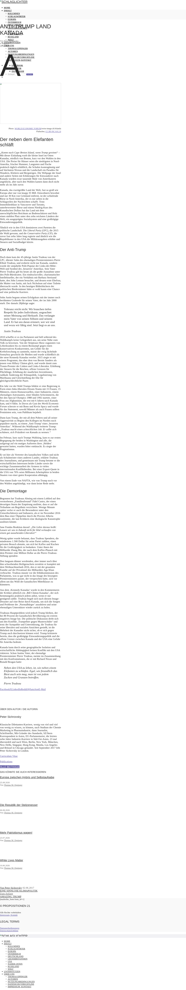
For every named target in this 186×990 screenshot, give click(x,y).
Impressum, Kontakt (9, 915)
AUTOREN (13, 979)
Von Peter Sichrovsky (11, 887)
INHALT (8, 10)
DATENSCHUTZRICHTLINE (21, 984)
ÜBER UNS (9, 974)
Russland (13, 966)
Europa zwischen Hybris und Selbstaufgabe (27, 777)
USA (10, 961)
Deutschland (15, 956)
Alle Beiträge (9, 766)
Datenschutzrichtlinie (9, 930)
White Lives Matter (11, 860)
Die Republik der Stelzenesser (19, 805)
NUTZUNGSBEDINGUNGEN (21, 981)
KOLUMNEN (14, 13)
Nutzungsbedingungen (9, 928)
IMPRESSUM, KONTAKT (19, 986)
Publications (6, 761)
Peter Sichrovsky (11, 41)
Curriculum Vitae (9, 756)
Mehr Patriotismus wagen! (16, 832)
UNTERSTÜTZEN (12, 971)
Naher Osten (15, 964)
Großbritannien (17, 959)
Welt (10, 969)
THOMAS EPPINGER (17, 976)
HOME (7, 8)
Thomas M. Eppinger (13, 785)
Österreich (14, 22)
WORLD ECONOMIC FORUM (28, 128)
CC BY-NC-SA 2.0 (53, 131)
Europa (12, 19)
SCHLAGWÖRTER (16, 16)
